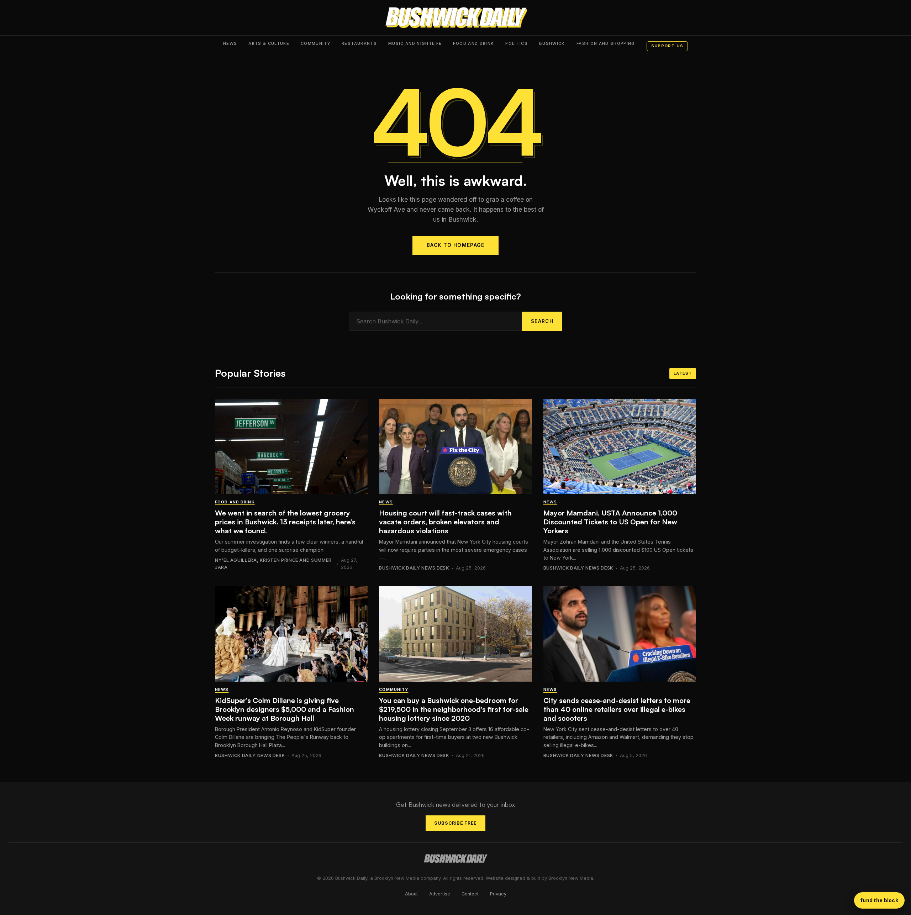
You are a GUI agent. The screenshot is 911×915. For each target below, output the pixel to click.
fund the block (879, 900)
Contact (470, 894)
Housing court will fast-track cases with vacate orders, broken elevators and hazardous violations (445, 521)
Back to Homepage (455, 245)
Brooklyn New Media (570, 878)
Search (542, 321)
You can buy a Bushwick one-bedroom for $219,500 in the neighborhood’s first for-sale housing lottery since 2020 (453, 709)
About (411, 894)
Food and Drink (473, 43)
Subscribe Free (455, 823)
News (230, 43)
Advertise (439, 894)
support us (667, 45)
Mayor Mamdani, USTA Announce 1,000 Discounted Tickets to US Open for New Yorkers (610, 521)
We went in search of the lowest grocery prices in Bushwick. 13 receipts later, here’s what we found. (285, 521)
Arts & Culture (268, 43)
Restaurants (359, 43)
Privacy (498, 894)
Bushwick (552, 43)
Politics (516, 43)
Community (315, 43)
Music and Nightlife (415, 43)
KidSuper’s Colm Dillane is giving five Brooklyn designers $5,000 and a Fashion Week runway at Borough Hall (284, 709)
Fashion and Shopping (605, 43)
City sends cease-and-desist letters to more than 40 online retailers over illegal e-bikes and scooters (616, 709)
